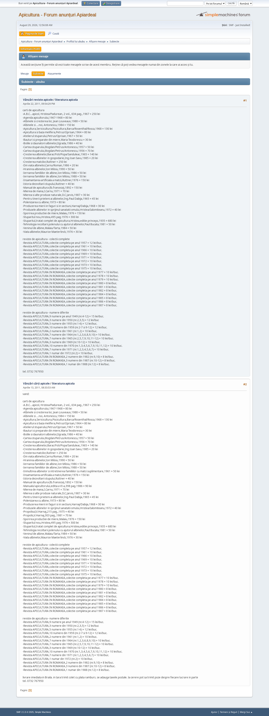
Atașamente (54, 73)
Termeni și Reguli (228, 711)
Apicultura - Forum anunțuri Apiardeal (57, 14)
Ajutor (214, 711)
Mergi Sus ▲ (246, 711)
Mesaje (25, 73)
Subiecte (38, 73)
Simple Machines (43, 712)
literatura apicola (66, 99)
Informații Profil (30, 49)
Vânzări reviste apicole (38, 99)
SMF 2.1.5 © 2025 (25, 712)
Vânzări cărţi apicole (36, 383)
